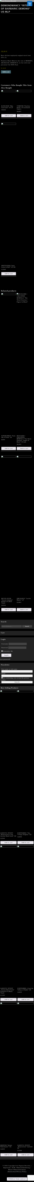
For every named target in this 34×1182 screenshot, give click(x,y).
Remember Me (8, 651)
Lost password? (5, 659)
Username (4, 644)
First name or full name (9, 669)
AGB (13, 1167)
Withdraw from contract (17, 1179)
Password (4, 647)
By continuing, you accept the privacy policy (15, 679)
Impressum (7, 1167)
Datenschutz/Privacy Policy (17, 1171)
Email (3, 673)
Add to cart (5, 72)
